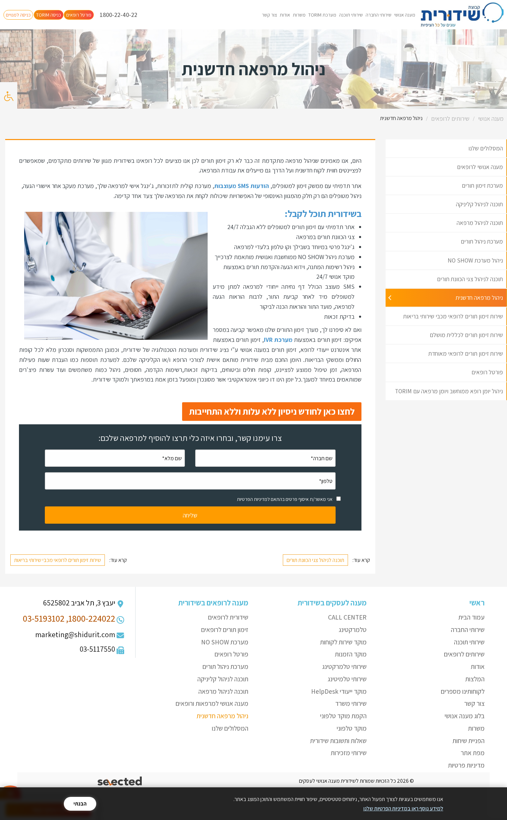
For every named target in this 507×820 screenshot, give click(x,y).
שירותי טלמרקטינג (344, 666)
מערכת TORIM (322, 15)
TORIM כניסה (48, 15)
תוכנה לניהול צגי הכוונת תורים (315, 560)
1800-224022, (90, 618)
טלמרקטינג (353, 629)
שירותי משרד (351, 703)
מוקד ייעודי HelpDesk (339, 691)
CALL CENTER (347, 617)
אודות (285, 15)
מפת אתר (473, 752)
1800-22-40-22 (118, 15)
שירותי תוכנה (351, 15)
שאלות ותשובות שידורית (338, 740)
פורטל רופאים (78, 15)
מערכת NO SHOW (224, 642)
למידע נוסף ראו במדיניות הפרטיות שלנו (403, 808)
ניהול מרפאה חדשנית (222, 715)
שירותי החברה (378, 15)
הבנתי (80, 803)
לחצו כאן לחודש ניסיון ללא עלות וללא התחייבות (272, 411)
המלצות (475, 678)
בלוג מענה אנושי (465, 715)
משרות (299, 15)
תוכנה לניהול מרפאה (223, 691)
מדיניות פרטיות (466, 765)
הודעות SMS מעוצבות (241, 186)
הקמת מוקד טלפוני (343, 715)
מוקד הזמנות (351, 654)
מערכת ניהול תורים (225, 666)
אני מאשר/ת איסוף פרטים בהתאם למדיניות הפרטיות (284, 499)
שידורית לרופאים (228, 617)
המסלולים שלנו (230, 728)
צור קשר (269, 15)
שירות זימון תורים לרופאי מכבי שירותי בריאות (57, 560)
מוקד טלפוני (352, 728)
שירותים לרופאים (464, 654)
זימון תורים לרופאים (224, 629)
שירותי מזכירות (349, 752)
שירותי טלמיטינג (347, 678)
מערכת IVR (278, 340)
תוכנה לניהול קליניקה (222, 678)
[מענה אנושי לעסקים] (462, 14)
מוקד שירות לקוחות (343, 642)
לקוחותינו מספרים (463, 691)
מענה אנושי (404, 15)
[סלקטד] (120, 781)
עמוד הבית (471, 617)
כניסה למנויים (18, 15)
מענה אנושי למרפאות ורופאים (212, 703)
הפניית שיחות (469, 740)
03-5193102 (43, 618)
